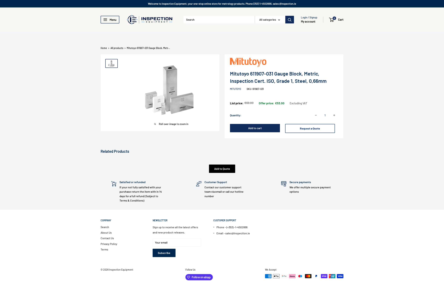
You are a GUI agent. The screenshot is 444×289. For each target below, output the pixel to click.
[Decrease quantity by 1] (315, 115)
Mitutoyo (236, 88)
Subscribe (164, 252)
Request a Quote (310, 128)
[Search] (289, 19)
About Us (106, 232)
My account (308, 21)
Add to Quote (222, 168)
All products (116, 48)
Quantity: (235, 115)
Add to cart (255, 128)
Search (105, 227)
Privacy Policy (109, 243)
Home (104, 48)
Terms (104, 249)
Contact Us (107, 238)
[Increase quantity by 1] (334, 115)
